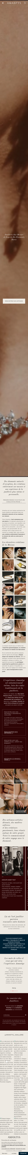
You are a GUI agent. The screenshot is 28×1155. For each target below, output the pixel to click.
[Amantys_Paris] (14, 2)
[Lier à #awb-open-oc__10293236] (3, 3)
